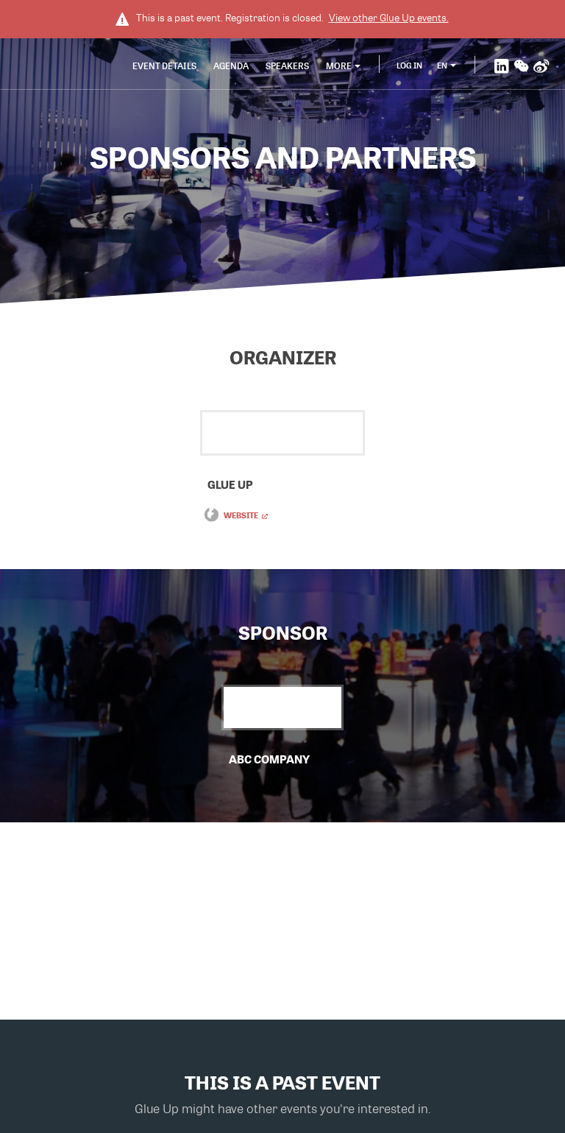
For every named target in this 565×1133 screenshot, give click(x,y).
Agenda (231, 65)
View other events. (389, 17)
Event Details (164, 65)
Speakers (287, 65)
